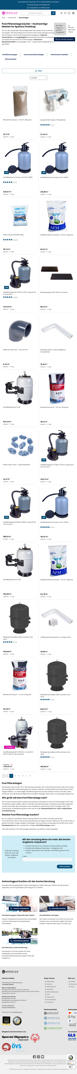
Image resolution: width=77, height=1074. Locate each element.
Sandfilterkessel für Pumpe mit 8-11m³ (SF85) (17, 177)
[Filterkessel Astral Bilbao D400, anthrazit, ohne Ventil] (57, 733)
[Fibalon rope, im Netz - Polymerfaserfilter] (20, 445)
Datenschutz (50, 997)
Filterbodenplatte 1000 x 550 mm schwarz (54, 292)
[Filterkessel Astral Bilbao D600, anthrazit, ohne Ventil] (57, 675)
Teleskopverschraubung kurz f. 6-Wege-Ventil (55, 637)
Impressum (50, 1002)
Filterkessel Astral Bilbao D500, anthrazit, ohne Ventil (18, 638)
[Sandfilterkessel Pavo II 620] (20, 560)
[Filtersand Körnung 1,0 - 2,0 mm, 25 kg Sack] (57, 388)
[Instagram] (38, 1057)
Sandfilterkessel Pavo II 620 (12, 580)
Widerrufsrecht (51, 987)
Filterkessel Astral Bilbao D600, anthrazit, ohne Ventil (55, 696)
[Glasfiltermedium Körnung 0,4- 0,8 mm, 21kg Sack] (57, 215)
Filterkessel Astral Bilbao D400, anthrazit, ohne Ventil (55, 753)
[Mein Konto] (61, 13)
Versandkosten (45, 1060)
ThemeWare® (63, 1069)
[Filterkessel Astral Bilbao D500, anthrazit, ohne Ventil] (20, 618)
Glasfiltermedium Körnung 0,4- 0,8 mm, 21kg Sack (56, 235)
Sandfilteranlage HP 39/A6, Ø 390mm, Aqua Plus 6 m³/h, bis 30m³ (19, 523)
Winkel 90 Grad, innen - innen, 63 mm (15, 350)
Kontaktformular (59, 908)
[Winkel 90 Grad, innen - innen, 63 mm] (20, 330)
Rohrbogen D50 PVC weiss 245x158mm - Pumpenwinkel (53, 351)
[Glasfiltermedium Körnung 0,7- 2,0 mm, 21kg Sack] (57, 560)
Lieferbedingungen (52, 992)
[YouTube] (42, 1057)
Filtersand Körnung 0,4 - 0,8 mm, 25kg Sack (17, 120)
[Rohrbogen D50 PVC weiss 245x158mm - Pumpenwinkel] (57, 330)
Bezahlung (50, 989)
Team (72, 987)
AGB (48, 994)
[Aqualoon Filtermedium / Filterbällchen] (57, 100)
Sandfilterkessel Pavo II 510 (11, 407)
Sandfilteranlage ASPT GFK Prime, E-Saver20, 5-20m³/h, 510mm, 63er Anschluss (18, 753)
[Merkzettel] (65, 13)
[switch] (71, 1067)
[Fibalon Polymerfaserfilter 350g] (20, 215)
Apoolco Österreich (8, 1005)
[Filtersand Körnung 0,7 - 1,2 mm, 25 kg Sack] (20, 675)
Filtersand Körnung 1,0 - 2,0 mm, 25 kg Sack (54, 407)
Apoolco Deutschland (8, 1007)
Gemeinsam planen (21, 941)
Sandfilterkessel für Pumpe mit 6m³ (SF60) (54, 177)
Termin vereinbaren (21, 908)
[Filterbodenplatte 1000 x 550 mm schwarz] (57, 273)
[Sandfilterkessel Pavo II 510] (20, 388)
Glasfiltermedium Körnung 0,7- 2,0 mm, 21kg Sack (56, 580)
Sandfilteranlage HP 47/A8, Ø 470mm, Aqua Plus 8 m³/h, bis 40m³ (56, 466)
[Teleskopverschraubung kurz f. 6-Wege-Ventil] (57, 618)
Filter (40, 71)
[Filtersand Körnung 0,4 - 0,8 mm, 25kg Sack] (20, 100)
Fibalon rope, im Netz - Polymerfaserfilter (16, 465)
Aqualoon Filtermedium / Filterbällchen (53, 120)
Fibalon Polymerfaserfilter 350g (13, 235)
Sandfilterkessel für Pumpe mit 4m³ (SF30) (54, 522)
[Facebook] (34, 1057)
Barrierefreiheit (51, 1000)
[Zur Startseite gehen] (9, 13)
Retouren (49, 984)
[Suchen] (53, 13)
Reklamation (50, 981)
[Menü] (73, 13)
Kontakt (73, 981)
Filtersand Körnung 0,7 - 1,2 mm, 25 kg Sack (17, 694)
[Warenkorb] (69, 13)
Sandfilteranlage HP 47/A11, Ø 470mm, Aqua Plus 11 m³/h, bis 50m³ (19, 293)
